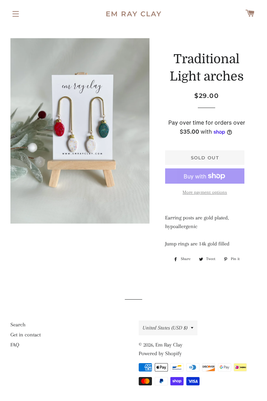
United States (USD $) (165, 328)
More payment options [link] (205, 192)
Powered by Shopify (160, 353)
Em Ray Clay (134, 14)
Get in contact (25, 335)
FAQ (14, 345)
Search (17, 324)
